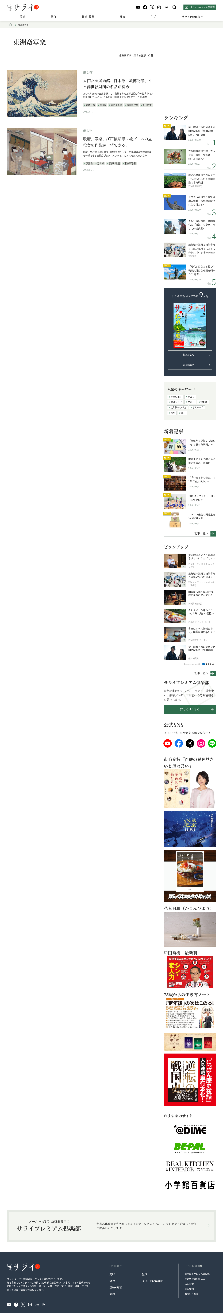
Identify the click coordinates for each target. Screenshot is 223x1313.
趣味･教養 (88, 17)
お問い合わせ (191, 1294)
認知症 (204, 402)
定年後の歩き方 (178, 407)
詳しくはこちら (190, 709)
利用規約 (189, 1289)
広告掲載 (189, 1283)
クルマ (191, 396)
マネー (191, 402)
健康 (122, 17)
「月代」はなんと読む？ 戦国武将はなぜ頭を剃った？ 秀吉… (201, 270)
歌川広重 (147, 105)
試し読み (188, 355)
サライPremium (153, 1281)
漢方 (183, 412)
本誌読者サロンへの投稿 (197, 1273)
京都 (173, 412)
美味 (22, 17)
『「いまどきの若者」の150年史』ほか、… (201, 479)
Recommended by (193, 663)
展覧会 (89, 163)
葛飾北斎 (90, 105)
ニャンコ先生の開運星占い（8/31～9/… (201, 516)
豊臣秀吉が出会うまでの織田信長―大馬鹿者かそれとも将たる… (201, 200)
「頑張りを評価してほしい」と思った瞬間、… (201, 442)
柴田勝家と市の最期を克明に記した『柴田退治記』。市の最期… (201, 131)
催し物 (88, 72)
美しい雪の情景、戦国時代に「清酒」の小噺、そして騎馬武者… (201, 224)
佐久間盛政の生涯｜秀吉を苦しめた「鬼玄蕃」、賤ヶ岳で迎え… (201, 154)
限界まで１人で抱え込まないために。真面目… (201, 461)
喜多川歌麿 (116, 105)
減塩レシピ (176, 402)
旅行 (53, 17)
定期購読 (188, 365)
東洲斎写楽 (132, 105)
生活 (153, 17)
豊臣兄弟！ (176, 396)
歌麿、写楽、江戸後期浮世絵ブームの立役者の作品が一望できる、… (117, 141)
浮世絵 (102, 105)
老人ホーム (198, 407)
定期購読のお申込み (195, 1278)
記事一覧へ (201, 533)
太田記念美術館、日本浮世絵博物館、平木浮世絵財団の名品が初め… (117, 83)
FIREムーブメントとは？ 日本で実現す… (202, 498)
